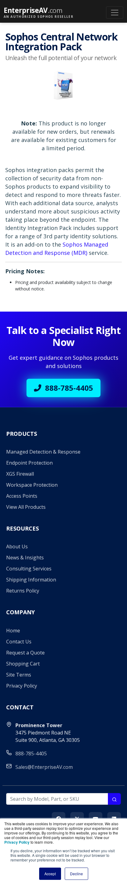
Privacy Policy (21, 685)
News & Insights (25, 557)
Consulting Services (28, 568)
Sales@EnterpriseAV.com (44, 767)
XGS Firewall (20, 473)
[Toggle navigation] (114, 12)
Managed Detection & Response (43, 451)
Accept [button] (50, 873)
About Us (17, 546)
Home (13, 630)
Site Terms (18, 674)
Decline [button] (76, 873)
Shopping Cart (23, 663)
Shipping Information (31, 579)
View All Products (26, 507)
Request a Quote (25, 652)
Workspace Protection (32, 484)
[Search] (114, 799)
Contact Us (18, 641)
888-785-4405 (69, 388)
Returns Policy (22, 590)
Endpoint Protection (29, 462)
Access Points (21, 496)
